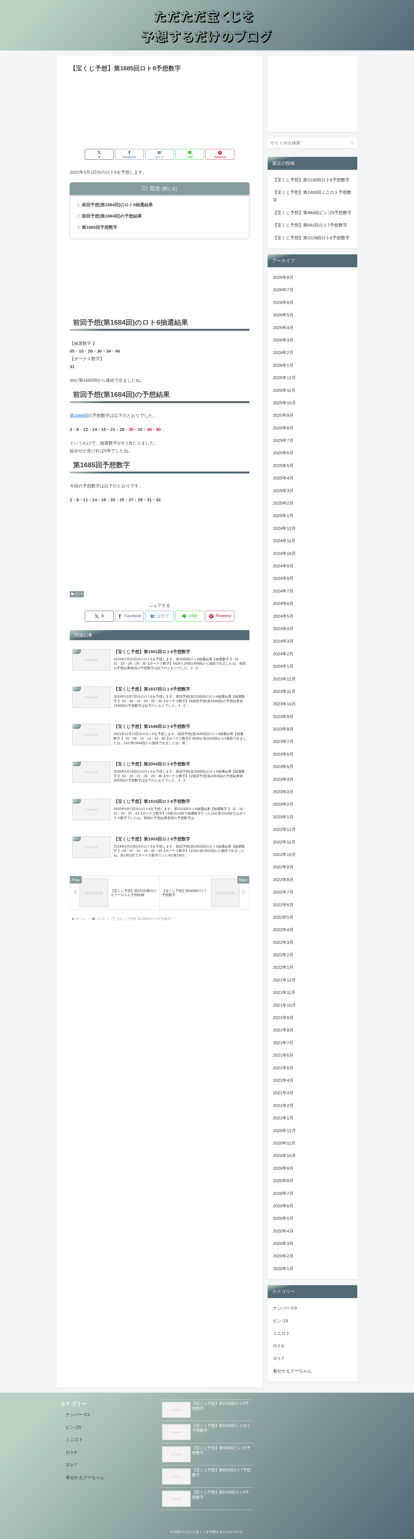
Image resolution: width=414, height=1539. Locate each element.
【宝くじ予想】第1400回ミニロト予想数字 (312, 196)
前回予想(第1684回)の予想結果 (112, 216)
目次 (155, 188)
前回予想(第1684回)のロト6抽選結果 (117, 204)
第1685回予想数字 (99, 227)
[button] (352, 143)
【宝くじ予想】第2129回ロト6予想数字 (311, 237)
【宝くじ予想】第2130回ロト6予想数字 (311, 179)
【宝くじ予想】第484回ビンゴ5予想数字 (312, 212)
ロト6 (78, 594)
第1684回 (79, 415)
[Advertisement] (159, 109)
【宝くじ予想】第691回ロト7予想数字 (310, 225)
